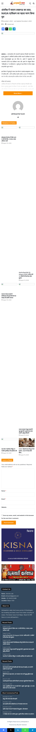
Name (3, 491)
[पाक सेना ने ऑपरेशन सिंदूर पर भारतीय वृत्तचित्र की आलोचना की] (9, 442)
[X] (6, 28)
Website (3, 507)
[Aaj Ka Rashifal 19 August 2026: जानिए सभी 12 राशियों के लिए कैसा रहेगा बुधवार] (27, 198)
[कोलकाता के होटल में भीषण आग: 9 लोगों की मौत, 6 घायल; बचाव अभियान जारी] (9, 130)
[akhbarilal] (18, 3)
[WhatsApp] (10, 28)
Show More (18, 93)
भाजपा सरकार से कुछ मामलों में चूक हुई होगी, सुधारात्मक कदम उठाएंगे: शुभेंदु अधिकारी (26, 431)
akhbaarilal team (18, 114)
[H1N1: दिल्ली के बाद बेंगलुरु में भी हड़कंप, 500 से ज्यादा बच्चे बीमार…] (27, 442)
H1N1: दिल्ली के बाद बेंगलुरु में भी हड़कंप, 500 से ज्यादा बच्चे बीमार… (26, 450)
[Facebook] (3, 28)
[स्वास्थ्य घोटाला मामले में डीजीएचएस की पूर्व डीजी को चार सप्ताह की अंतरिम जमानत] (9, 287)
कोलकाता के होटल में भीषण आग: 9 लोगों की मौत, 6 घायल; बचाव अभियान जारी (8, 139)
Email (3, 499)
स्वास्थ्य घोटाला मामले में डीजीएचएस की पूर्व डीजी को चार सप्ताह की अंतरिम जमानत (8, 295)
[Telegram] (14, 28)
